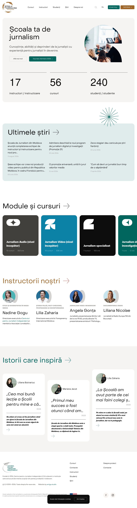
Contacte (74, 468)
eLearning (113, 7)
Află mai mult (18, 59)
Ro (103, 7)
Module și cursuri (31, 206)
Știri (67, 7)
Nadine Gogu (15, 313)
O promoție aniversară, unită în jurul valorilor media (67, 166)
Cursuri (31, 7)
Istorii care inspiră (32, 360)
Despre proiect (109, 463)
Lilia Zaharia (47, 313)
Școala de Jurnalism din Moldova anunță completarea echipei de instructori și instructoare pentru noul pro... (25, 148)
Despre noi (78, 7)
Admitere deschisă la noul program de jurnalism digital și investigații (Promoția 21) (67, 146)
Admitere (126, 7)
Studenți (56, 7)
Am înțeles (80, 499)
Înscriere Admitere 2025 (42, 59)
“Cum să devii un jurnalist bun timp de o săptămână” (108, 166)
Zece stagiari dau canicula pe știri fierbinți (107, 145)
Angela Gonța (83, 310)
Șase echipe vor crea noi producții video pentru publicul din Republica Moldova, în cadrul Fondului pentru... (26, 167)
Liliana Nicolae (116, 310)
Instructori (43, 7)
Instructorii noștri (31, 281)
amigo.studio (51, 484)
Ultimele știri (29, 132)
